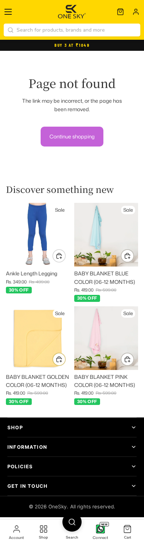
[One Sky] (72, 12)
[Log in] (136, 12)
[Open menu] (8, 12)
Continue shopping (72, 136)
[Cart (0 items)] (120, 12)
